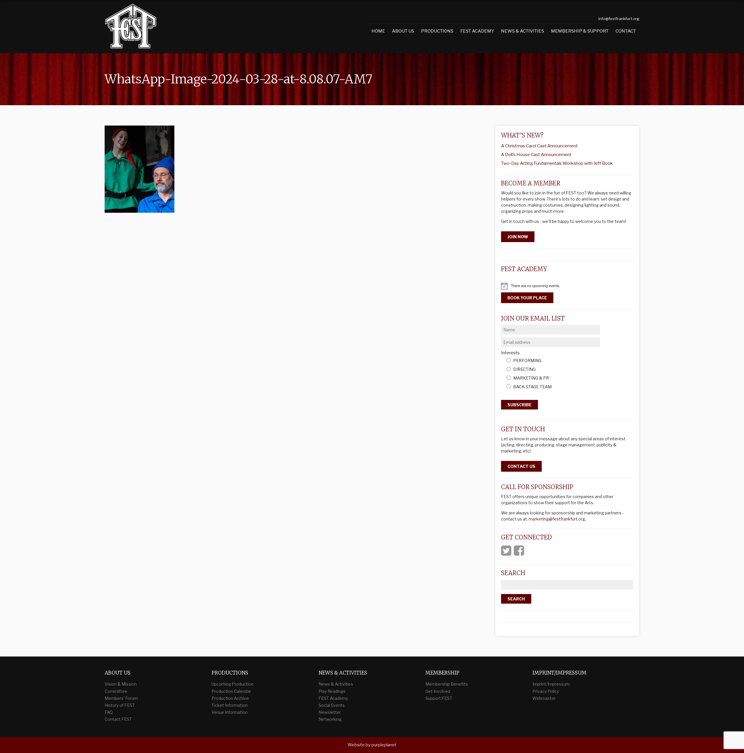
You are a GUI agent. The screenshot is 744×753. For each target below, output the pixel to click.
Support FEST (438, 698)
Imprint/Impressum (551, 684)
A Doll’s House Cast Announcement (536, 154)
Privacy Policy (545, 691)
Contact (626, 31)
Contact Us (521, 466)
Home (378, 31)
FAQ (109, 712)
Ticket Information (230, 705)
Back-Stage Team (532, 387)
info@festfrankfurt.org (618, 18)
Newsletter (330, 712)
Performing (527, 361)
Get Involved (437, 691)
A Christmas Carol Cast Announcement (539, 146)
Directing (524, 369)
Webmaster (544, 698)
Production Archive (230, 698)
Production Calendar (231, 691)
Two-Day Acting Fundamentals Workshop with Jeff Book (557, 163)
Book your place (527, 297)
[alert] (567, 285)
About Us (403, 31)
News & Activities (522, 31)
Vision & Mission (121, 684)
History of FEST (120, 705)
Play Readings (332, 691)
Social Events (332, 705)
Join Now (517, 236)
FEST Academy (477, 31)
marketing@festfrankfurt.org (557, 518)
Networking (330, 719)
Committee (116, 691)
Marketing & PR (531, 378)
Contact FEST (118, 719)
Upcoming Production (232, 684)
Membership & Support (580, 31)
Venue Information (230, 712)
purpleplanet (383, 744)
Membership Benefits (446, 684)
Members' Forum (121, 698)
